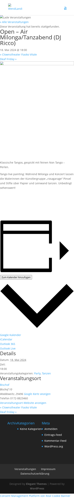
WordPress (37, 488)
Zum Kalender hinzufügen (16, 277)
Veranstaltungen (25, 469)
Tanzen (46, 373)
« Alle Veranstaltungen (14, 22)
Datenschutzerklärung (34, 473)
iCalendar (6, 339)
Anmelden (50, 429)
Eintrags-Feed (53, 435)
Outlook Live (8, 348)
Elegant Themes (36, 484)
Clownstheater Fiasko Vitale (18, 54)
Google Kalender (10, 335)
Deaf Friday (8, 59)
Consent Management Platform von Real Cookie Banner (35, 496)
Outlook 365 (7, 344)
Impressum (48, 469)
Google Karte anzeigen (37, 394)
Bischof (4, 385)
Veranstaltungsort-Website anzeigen (23, 403)
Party (37, 373)
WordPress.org (53, 446)
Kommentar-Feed (55, 440)
